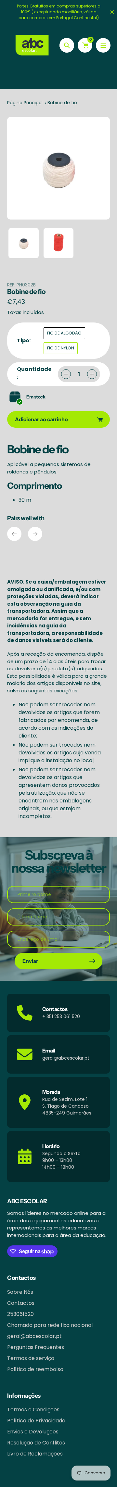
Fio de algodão (64, 333)
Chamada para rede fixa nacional (50, 1325)
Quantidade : (34, 373)
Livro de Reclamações (35, 1453)
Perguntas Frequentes (35, 1347)
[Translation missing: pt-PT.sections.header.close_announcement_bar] (112, 12)
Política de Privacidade (36, 1420)
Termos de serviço (30, 1358)
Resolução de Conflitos (36, 1442)
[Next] (35, 534)
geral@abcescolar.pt (34, 1336)
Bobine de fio (62, 102)
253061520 (20, 1314)
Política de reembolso (35, 1369)
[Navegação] (103, 45)
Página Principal (25, 102)
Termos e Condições (33, 1409)
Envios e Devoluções (32, 1431)
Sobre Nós (20, 1292)
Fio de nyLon (60, 348)
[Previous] (14, 534)
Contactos (20, 1303)
